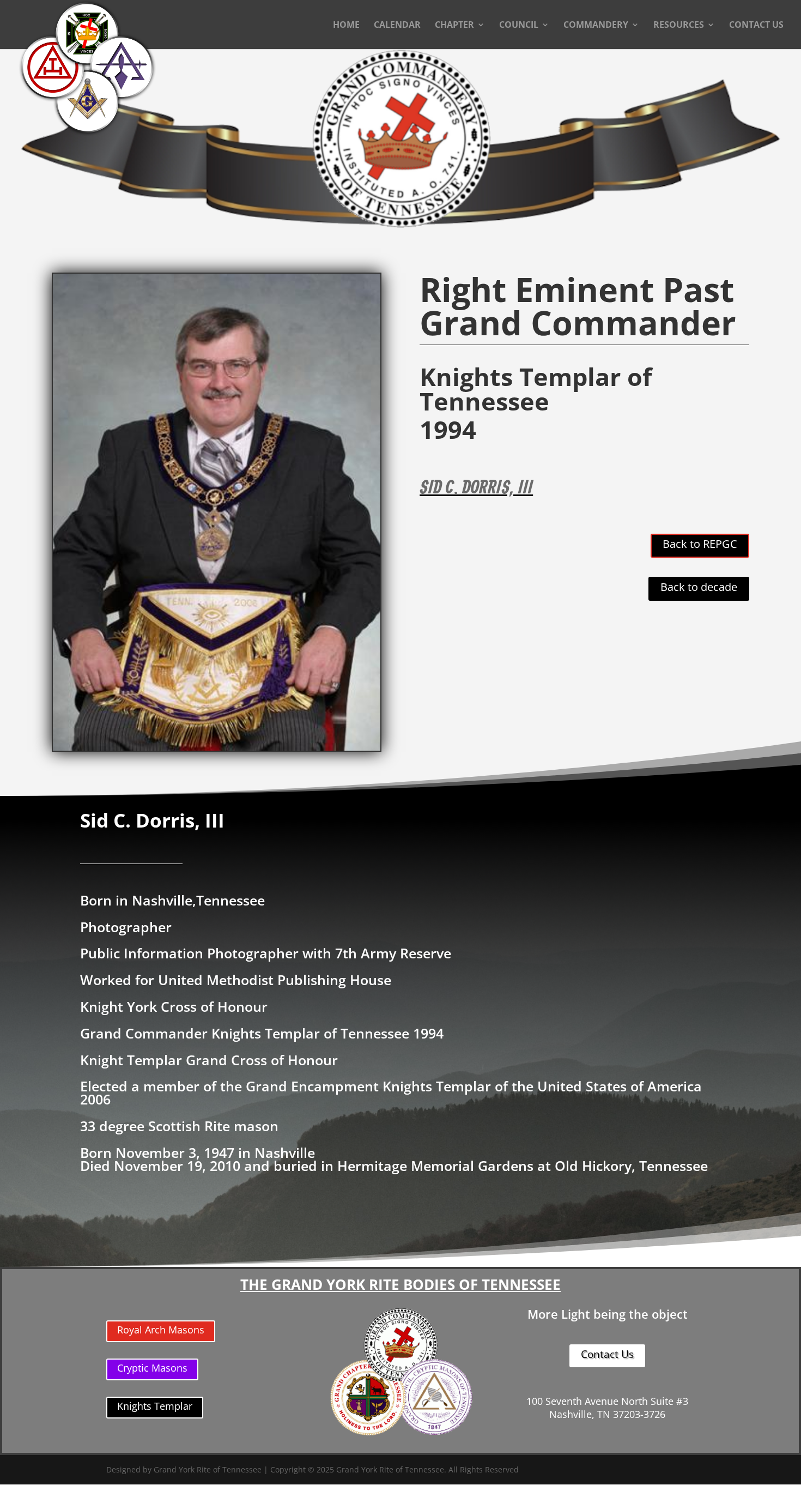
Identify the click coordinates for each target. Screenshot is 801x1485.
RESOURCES (678, 26)
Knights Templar (154, 1405)
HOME (346, 26)
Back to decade (698, 586)
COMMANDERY (595, 26)
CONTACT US (756, 26)
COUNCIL (518, 26)
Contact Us (607, 1354)
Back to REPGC (700, 543)
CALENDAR (397, 26)
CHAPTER (454, 26)
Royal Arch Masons (160, 1329)
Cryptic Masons (152, 1367)
